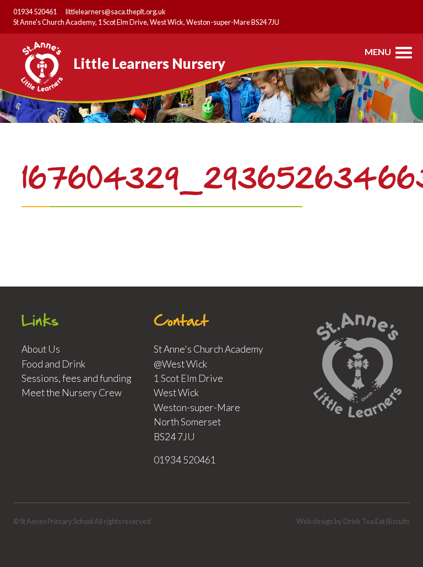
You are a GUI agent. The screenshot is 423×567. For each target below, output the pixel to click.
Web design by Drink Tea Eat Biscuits (353, 521)
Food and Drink (53, 364)
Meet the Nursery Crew (71, 392)
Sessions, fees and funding (76, 378)
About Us (40, 349)
